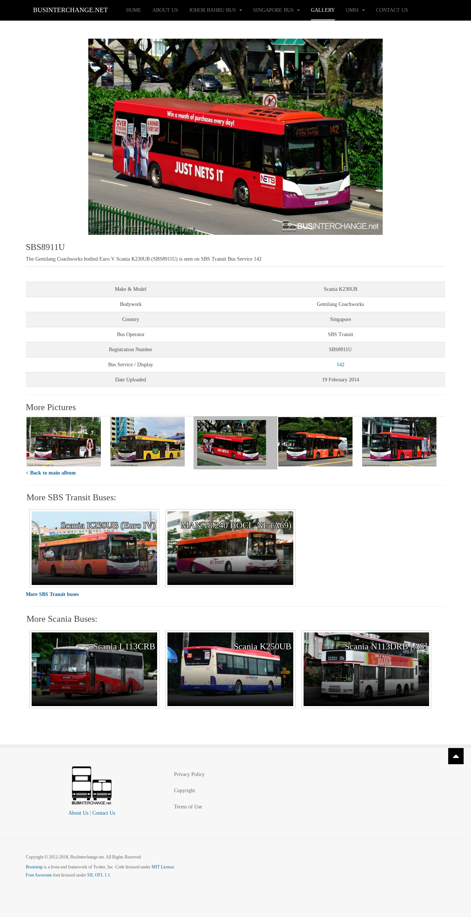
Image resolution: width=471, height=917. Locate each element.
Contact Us (392, 10)
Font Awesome (39, 875)
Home (133, 10)
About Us (165, 10)
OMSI (353, 10)
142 (340, 364)
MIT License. (163, 867)
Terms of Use (188, 807)
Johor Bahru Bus (213, 10)
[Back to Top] (456, 756)
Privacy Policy (189, 774)
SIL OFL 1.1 (98, 875)
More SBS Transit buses (52, 594)
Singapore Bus (274, 10)
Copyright (184, 790)
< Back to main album (51, 473)
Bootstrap (34, 867)
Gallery (323, 10)
